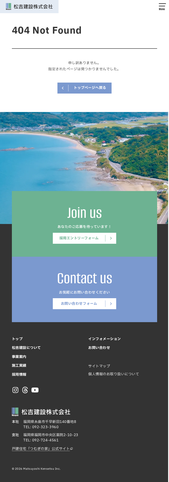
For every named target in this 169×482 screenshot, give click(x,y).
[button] (162, 6)
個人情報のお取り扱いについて (113, 374)
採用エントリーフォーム (79, 238)
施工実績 (19, 365)
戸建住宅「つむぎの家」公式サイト (41, 448)
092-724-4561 (45, 440)
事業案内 (19, 356)
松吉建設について (26, 347)
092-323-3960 (45, 427)
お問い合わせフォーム (79, 303)
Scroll (162, 466)
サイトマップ (99, 366)
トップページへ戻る (90, 87)
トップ (17, 339)
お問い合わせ (99, 347)
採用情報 (19, 374)
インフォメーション (104, 339)
